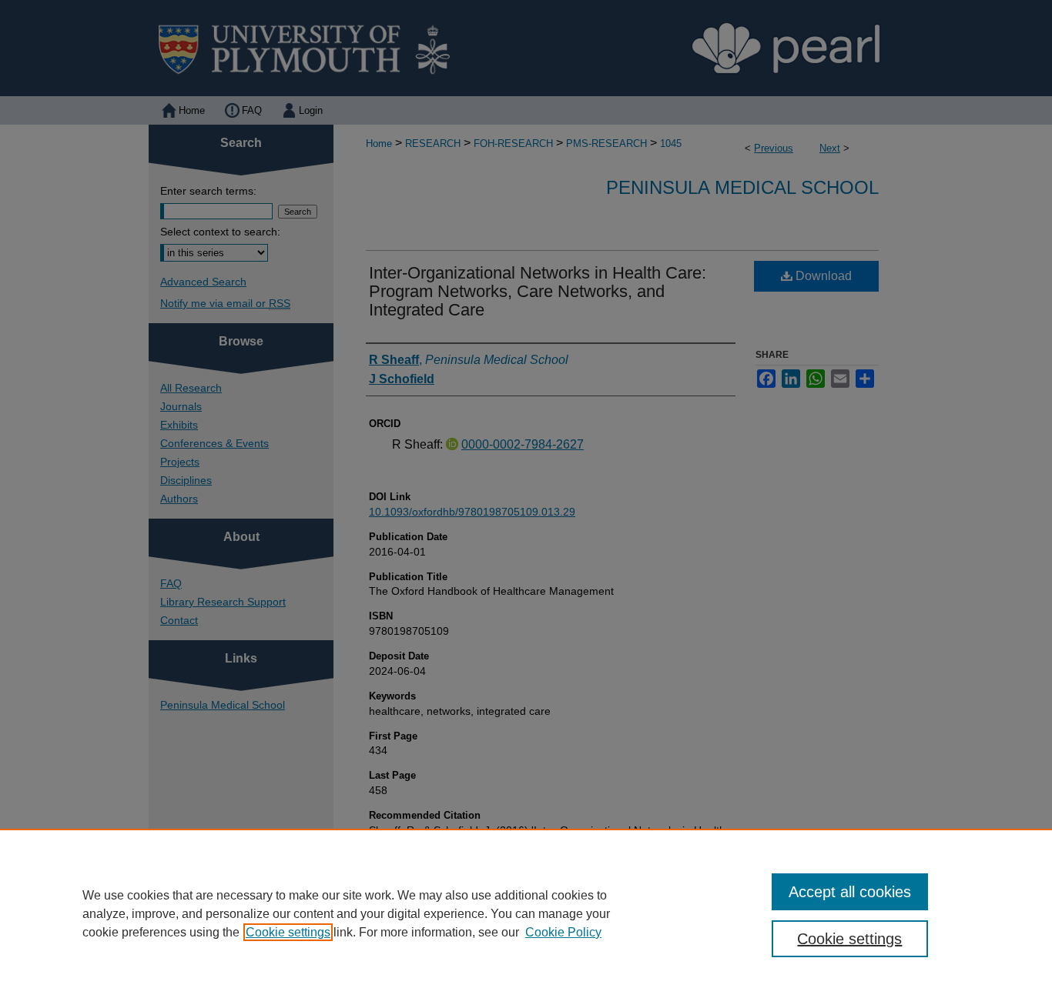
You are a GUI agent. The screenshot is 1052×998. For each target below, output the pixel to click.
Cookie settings (288, 932)
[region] (526, 913)
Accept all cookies (850, 891)
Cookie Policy (563, 932)
